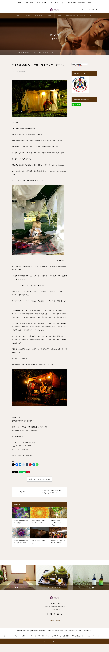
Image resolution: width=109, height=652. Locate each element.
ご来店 (38, 636)
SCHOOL (49, 16)
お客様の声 (55, 636)
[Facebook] (89, 9)
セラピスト (25, 636)
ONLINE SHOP (81, 16)
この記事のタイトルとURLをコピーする (39, 479)
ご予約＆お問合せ (54, 620)
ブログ (94, 636)
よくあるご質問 (64, 636)
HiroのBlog (22, 71)
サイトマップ (101, 636)
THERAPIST (38, 16)
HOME (17, 16)
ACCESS (59, 16)
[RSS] (96, 9)
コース (11, 636)
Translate (83, 66)
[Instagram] (82, 9)
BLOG (91, 16)
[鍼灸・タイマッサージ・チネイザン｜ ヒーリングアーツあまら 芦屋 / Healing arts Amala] (54, 9)
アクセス (17, 636)
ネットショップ (86, 636)
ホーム (6, 636)
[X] (86, 9)
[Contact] (93, 9)
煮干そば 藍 (16, 417)
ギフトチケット (46, 636)
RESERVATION (70, 16)
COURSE (27, 16)
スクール (32, 636)
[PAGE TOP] (54, 562)
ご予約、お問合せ (75, 636)
